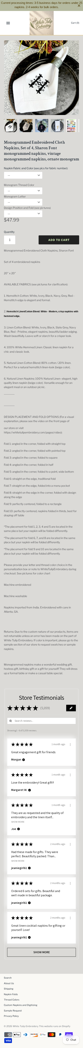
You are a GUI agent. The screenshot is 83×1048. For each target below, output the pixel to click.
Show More (18, 821)
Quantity (9, 231)
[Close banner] (79, 5)
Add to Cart (59, 240)
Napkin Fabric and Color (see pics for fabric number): (36, 168)
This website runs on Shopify (54, 1026)
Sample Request (13, 1010)
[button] (71, 708)
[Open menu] (8, 23)
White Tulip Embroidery (25, 1026)
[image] (41, 77)
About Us (9, 983)
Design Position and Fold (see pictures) (27, 207)
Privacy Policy (11, 1016)
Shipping (8, 988)
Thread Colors (11, 999)
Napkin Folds (11, 994)
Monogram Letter (15, 196)
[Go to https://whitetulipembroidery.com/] (42, 23)
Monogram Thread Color (19, 185)
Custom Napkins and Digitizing (20, 1005)
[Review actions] (70, 744)
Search (8, 977)
